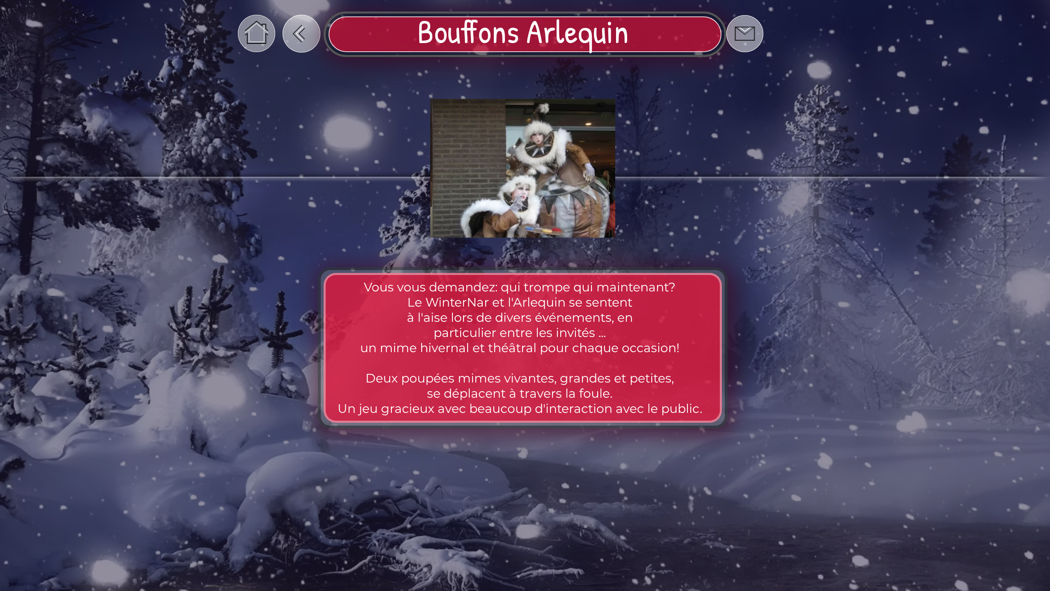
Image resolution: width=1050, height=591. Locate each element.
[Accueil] (256, 33)
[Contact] (744, 33)
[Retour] (301, 34)
